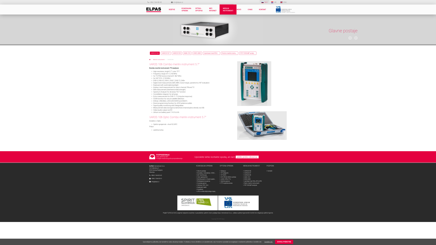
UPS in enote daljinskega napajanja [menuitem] (206, 191)
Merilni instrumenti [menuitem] (228, 9)
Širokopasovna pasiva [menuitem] (203, 181)
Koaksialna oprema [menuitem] (186, 9)
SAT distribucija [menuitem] (202, 175)
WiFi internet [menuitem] (213, 9)
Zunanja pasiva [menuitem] (201, 183)
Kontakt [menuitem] (262, 9)
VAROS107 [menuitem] (166, 53)
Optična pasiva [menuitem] (225, 181)
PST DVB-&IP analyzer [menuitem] (248, 53)
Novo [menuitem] (239, 9)
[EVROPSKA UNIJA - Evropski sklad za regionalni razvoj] (238, 203)
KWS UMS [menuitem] (197, 53)
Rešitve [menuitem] (172, 9)
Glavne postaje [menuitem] (201, 171)
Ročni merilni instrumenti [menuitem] (230, 53)
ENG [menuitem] (285, 2)
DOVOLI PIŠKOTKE (284, 242)
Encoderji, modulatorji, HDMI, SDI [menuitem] (206, 173)
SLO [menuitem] (266, 2)
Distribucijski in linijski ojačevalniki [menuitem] (206, 179)
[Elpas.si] (149, 59)
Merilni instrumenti (159, 59)
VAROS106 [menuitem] (155, 53)
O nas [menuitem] (250, 9)
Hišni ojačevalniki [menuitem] (202, 177)
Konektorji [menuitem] (200, 189)
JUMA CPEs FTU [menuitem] (226, 179)
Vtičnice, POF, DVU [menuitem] (202, 185)
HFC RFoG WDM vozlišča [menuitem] (228, 177)
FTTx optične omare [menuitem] (226, 183)
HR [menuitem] (275, 2)
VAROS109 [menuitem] (177, 53)
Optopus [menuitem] (223, 171)
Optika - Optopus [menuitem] (199, 9)
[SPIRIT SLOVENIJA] (197, 203)
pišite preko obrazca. (247, 157)
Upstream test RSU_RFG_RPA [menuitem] (212, 53)
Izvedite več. (268, 242)
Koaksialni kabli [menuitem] (202, 187)
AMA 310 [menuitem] (187, 53)
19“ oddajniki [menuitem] (224, 173)
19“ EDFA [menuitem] (223, 175)
